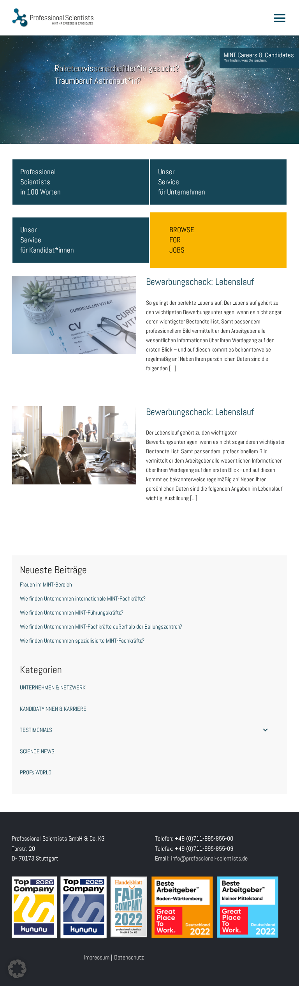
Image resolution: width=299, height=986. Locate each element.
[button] (17, 969)
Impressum (96, 957)
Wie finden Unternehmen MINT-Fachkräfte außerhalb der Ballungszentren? (101, 626)
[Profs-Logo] (53, 10)
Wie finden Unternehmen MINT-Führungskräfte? (71, 612)
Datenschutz (129, 957)
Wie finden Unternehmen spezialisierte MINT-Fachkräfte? (82, 640)
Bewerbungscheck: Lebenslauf (74, 307)
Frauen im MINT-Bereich (46, 584)
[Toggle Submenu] (265, 730)
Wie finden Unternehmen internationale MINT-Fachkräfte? (83, 598)
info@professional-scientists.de (209, 858)
